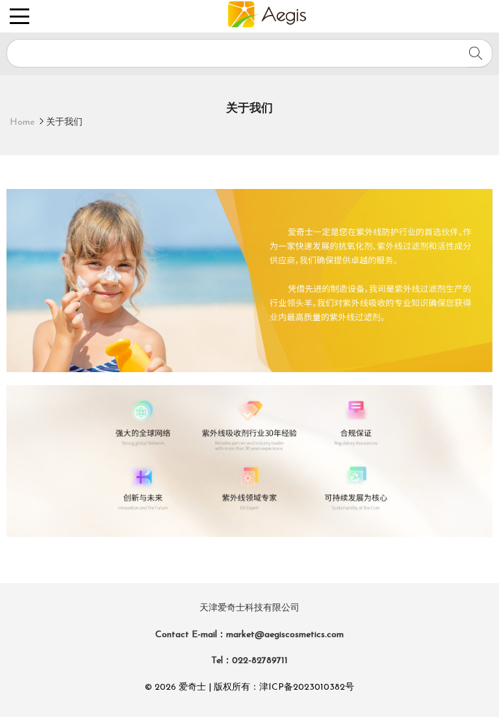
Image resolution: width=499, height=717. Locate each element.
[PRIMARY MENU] (27, 16)
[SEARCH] (480, 53)
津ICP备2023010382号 (306, 687)
